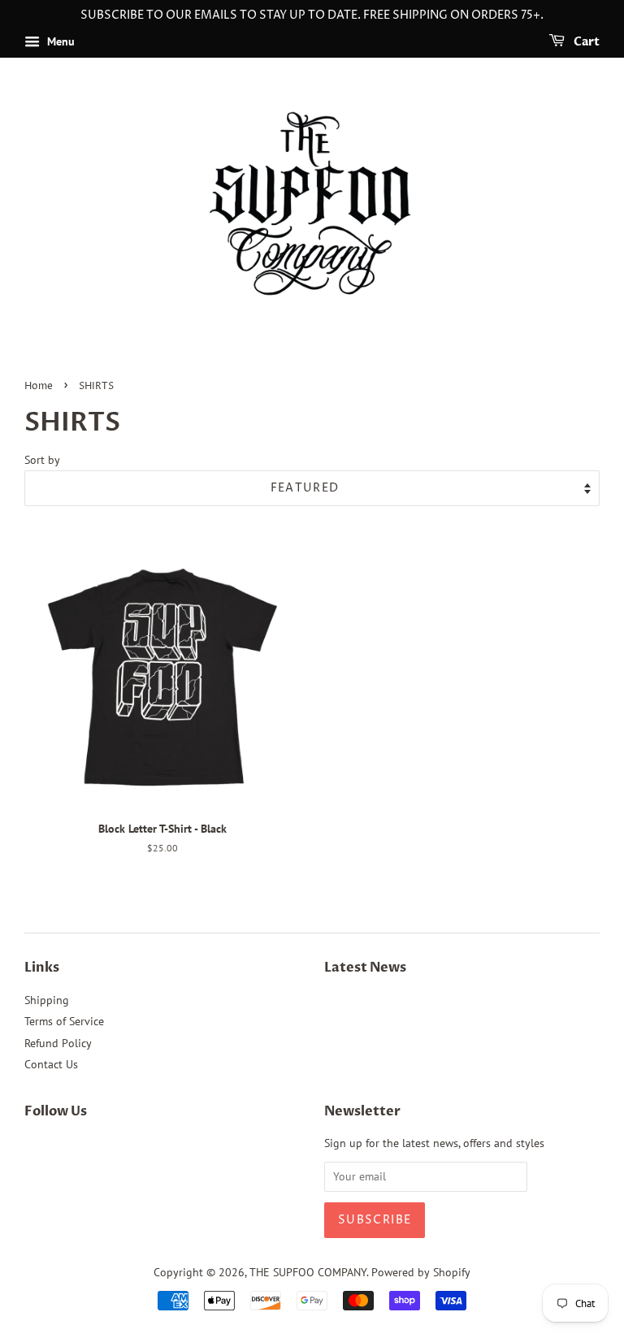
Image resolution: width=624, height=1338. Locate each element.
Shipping (46, 1000)
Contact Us (51, 1064)
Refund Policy (58, 1043)
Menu (59, 41)
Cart (585, 42)
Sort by (42, 459)
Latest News (365, 967)
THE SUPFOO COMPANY (307, 1272)
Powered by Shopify (420, 1272)
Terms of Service (64, 1021)
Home (38, 386)
